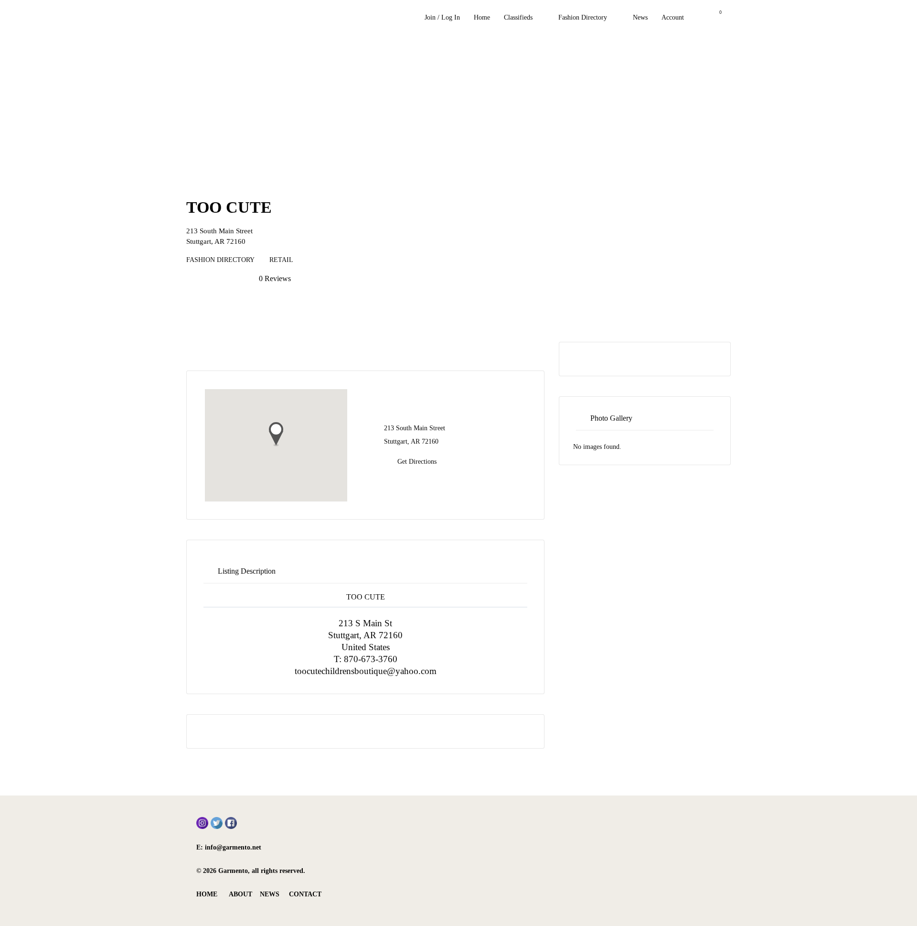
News (640, 17)
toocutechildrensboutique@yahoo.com (366, 671)
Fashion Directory (582, 17)
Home (482, 17)
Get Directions (417, 461)
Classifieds (518, 17)
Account (672, 17)
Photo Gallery (611, 418)
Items (714, 18)
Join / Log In (442, 17)
